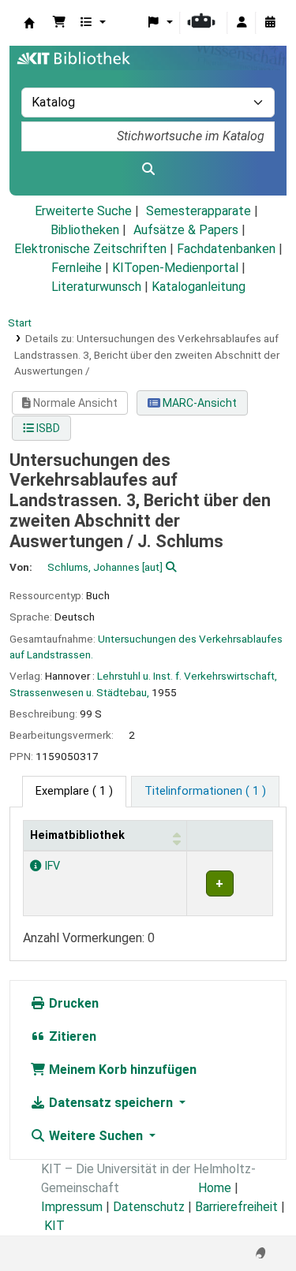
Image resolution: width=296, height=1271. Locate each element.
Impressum (72, 1206)
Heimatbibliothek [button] (77, 835)
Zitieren (71, 1036)
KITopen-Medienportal (175, 267)
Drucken (72, 1003)
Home (214, 1187)
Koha (29, 22)
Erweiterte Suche (83, 210)
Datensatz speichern (111, 1102)
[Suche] (148, 169)
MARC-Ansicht (198, 403)
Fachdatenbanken (226, 248)
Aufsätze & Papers (185, 229)
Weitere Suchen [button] (96, 1135)
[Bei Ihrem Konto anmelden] (241, 23)
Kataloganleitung (198, 286)
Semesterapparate (198, 210)
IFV (50, 866)
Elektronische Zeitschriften (90, 248)
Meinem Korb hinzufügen (121, 1069)
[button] (59, 23)
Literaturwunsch (96, 286)
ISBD (47, 428)
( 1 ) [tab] (74, 791)
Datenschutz (149, 1206)
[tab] (205, 791)
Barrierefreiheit (236, 1206)
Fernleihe (76, 267)
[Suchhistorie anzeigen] (270, 23)
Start (20, 322)
